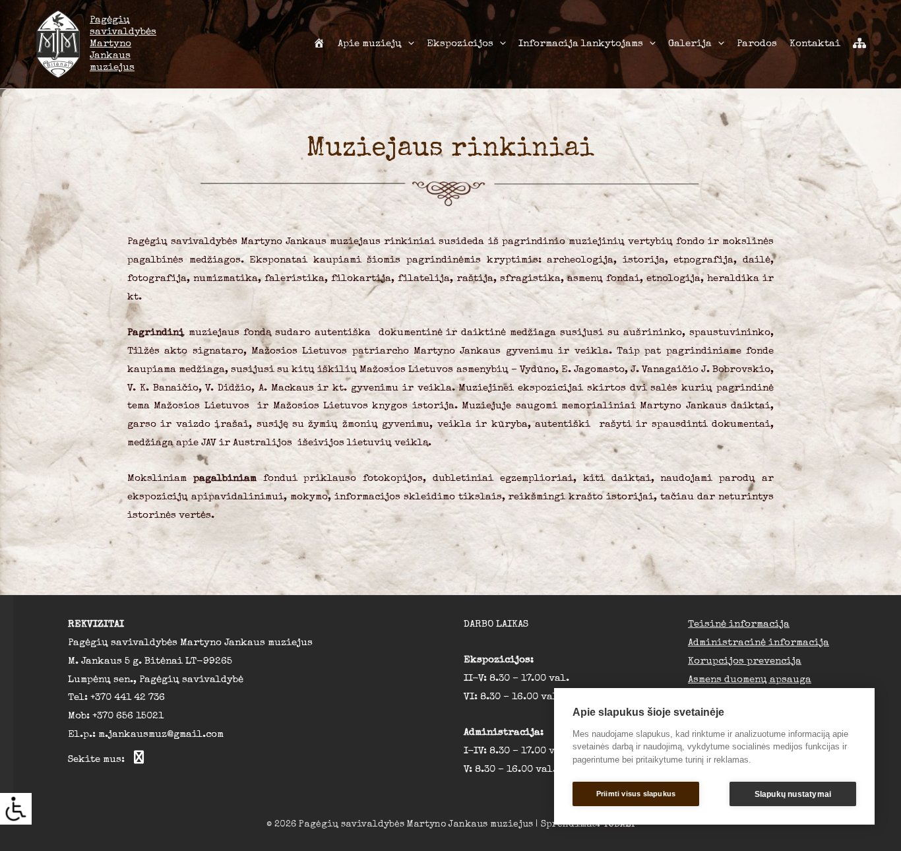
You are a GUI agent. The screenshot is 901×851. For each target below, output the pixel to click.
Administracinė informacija (758, 643)
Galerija (690, 44)
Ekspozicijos (460, 44)
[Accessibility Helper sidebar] (16, 809)
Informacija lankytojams (580, 44)
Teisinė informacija (739, 624)
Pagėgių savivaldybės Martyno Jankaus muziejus (123, 44)
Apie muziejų (370, 44)
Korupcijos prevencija (744, 661)
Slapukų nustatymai (793, 794)
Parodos (757, 44)
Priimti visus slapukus (635, 794)
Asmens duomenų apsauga (749, 680)
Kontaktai (815, 44)
